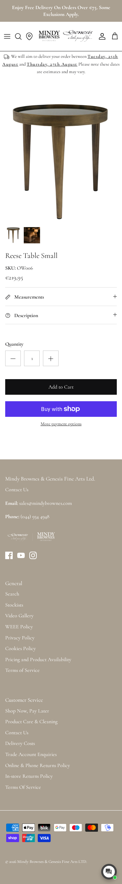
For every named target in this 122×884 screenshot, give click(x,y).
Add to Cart (61, 387)
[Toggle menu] (7, 36)
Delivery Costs (20, 743)
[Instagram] (33, 555)
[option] (61, 162)
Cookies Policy (20, 648)
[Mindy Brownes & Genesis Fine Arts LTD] (64, 36)
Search (12, 594)
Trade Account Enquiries (31, 754)
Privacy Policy (19, 637)
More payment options (61, 424)
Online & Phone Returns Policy (37, 765)
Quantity (14, 344)
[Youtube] (21, 555)
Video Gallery (19, 615)
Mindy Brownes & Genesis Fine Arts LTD (51, 861)
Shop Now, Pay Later (27, 711)
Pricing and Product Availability (38, 659)
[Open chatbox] (109, 871)
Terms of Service (22, 670)
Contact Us (16, 732)
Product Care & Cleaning (31, 721)
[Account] (100, 36)
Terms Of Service (23, 787)
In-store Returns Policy (29, 776)
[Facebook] (9, 555)
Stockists (14, 605)
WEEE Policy (19, 626)
